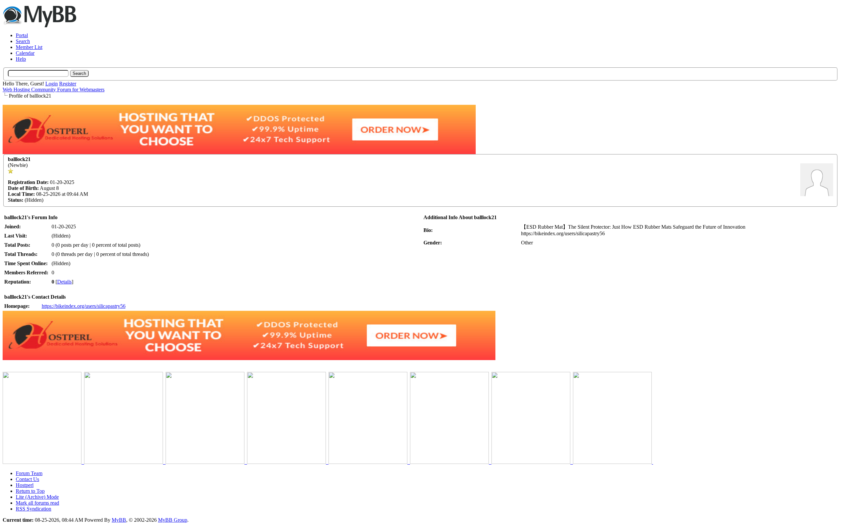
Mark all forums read (37, 503)
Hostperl (25, 485)
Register (67, 83)
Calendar (25, 53)
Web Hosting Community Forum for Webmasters (53, 89)
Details (64, 282)
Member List (29, 47)
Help (21, 59)
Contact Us (27, 479)
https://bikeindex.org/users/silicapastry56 (83, 306)
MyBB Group (172, 520)
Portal (22, 35)
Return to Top (30, 491)
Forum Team (29, 473)
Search (23, 41)
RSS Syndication (33, 509)
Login (51, 83)
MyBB (119, 520)
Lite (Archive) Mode (37, 497)
